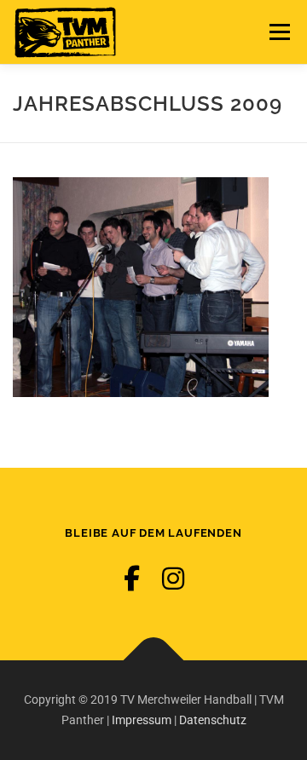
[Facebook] (132, 579)
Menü (277, 31)
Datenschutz (212, 720)
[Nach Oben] (154, 660)
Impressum (141, 720)
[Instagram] (173, 579)
